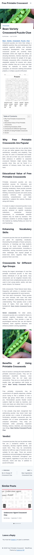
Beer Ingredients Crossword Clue (27, 473)
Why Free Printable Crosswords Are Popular (14, 119)
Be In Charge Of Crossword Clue (7, 473)
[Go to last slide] (4, 506)
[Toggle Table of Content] (28, 116)
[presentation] (17, 500)
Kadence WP (20, 550)
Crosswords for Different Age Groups (15, 128)
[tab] (13, 523)
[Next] (29, 506)
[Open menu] (30, 3)
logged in (14, 539)
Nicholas (6, 36)
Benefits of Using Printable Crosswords (16, 130)
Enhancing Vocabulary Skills (13, 126)
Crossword (6, 25)
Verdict (7, 133)
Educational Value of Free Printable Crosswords (15, 123)
